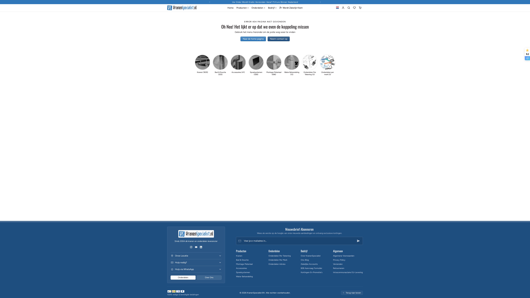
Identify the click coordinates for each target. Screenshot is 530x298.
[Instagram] (191, 247)
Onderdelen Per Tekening (279, 256)
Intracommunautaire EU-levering (348, 272)
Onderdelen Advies (276, 264)
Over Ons (209, 277)
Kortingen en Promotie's (311, 272)
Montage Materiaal (244, 264)
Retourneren (338, 268)
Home (230, 7)
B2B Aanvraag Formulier (311, 268)
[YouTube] (196, 247)
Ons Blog (305, 260)
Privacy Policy (339, 260)
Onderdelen (183, 277)
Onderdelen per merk (277, 260)
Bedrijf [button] (271, 7)
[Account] (343, 8)
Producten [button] (241, 7)
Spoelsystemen (243, 272)
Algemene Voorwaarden (343, 256)
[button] (337, 8)
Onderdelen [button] (257, 7)
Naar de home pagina (253, 39)
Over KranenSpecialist (311, 256)
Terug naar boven (353, 293)
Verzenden (338, 264)
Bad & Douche (242, 260)
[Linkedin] (200, 247)
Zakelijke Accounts (309, 264)
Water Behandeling (244, 276)
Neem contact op (278, 39)
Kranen (239, 256)
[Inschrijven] (358, 241)
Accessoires (241, 268)
